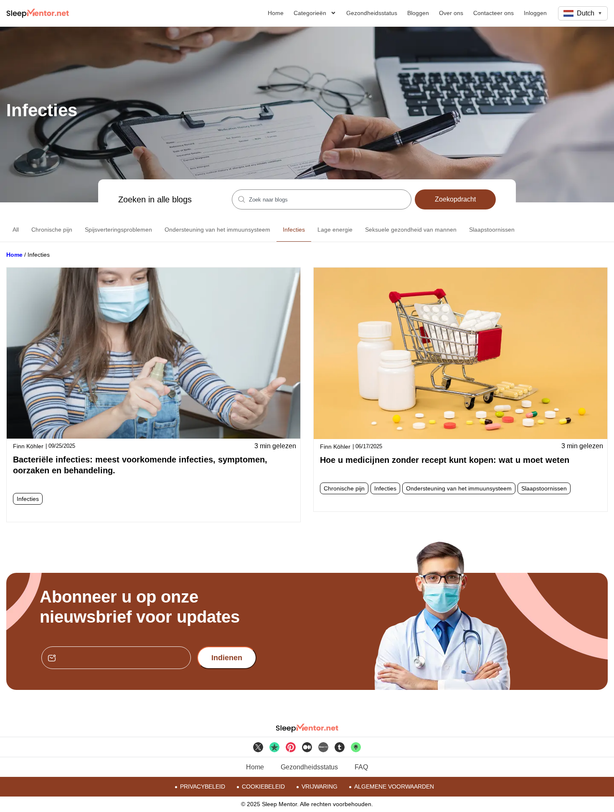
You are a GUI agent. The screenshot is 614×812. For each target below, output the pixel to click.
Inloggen (535, 13)
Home (276, 13)
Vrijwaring (319, 786)
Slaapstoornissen (492, 229)
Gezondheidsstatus (371, 13)
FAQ (361, 767)
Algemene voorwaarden (394, 786)
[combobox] (321, 199)
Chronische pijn (51, 229)
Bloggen (418, 13)
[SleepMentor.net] (37, 13)
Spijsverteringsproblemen (118, 229)
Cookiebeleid (263, 786)
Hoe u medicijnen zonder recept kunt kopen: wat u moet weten (444, 460)
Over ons (451, 13)
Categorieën (310, 13)
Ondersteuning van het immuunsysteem (217, 229)
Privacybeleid (202, 786)
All (16, 229)
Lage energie (335, 229)
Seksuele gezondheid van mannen (411, 229)
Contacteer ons (493, 13)
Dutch (589, 13)
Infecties (294, 229)
